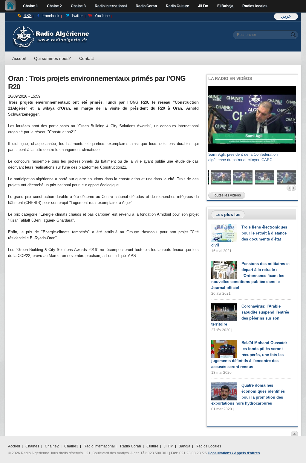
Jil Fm (203, 6)
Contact (86, 58)
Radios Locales (208, 446)
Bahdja (184, 446)
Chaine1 (32, 446)
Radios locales (254, 6)
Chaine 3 (78, 6)
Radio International (111, 6)
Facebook (50, 15)
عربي (286, 16)
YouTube (102, 15)
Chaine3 (71, 446)
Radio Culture (177, 6)
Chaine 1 (30, 6)
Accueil (12, 6)
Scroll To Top (294, 433)
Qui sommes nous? (52, 58)
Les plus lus (228, 214)
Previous (289, 188)
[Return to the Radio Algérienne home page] (51, 27)
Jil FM (168, 446)
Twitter (77, 15)
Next (294, 188)
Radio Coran (146, 6)
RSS (28, 15)
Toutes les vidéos (227, 195)
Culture (152, 446)
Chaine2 (52, 446)
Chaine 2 (54, 6)
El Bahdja (225, 6)
